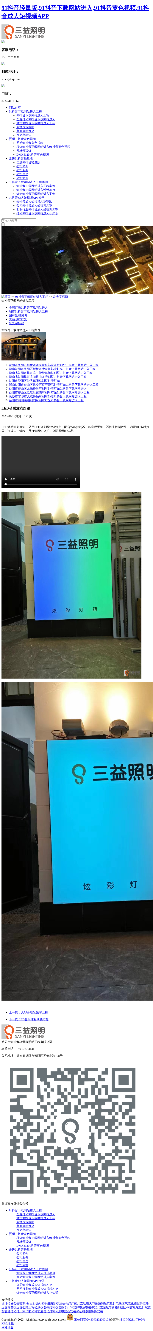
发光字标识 (23, 135)
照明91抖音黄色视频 (22, 138)
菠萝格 (23, 1303)
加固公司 (124, 1307)
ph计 (4, 1303)
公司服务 (22, 170)
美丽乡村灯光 (25, 131)
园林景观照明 (25, 127)
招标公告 (13, 1303)
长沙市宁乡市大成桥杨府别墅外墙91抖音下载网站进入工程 (48, 396)
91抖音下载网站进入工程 (25, 111)
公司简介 (22, 166)
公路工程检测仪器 (34, 1307)
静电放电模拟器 (86, 1307)
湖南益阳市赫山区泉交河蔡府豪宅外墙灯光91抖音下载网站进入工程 (54, 384)
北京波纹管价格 (107, 1307)
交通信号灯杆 (46, 1311)
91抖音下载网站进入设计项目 (35, 189)
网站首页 (15, 107)
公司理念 (22, 174)
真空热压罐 (14, 1307)
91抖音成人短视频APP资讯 (26, 197)
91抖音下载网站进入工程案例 (28, 182)
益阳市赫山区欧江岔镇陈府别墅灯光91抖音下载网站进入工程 (49, 392)
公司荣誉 (22, 178)
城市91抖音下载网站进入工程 (35, 123)
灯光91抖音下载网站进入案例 (35, 193)
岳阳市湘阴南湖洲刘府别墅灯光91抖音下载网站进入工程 (46, 400)
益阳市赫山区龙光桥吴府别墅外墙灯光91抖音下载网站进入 (48, 388)
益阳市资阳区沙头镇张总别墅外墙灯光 (34, 380)
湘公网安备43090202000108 (92, 1319)
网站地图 (7, 1327)
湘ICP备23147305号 (132, 1319)
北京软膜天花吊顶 (89, 1303)
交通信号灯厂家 (66, 1303)
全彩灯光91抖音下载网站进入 (35, 119)
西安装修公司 (76, 1311)
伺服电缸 (61, 1311)
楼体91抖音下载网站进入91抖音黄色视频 (43, 146)
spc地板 (33, 1303)
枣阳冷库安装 (94, 1311)
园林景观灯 (23, 150)
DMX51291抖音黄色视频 (32, 154)
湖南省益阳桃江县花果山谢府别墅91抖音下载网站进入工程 (48, 376)
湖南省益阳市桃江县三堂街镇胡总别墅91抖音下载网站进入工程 (51, 372)
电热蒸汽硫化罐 (126, 1303)
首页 (7, 296)
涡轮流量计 (108, 1303)
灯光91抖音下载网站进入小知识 (37, 213)
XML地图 (7, 1323)
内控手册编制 (47, 1303)
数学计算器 (68, 1307)
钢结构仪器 (53, 1307)
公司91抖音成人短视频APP (34, 205)
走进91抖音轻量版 (21, 158)
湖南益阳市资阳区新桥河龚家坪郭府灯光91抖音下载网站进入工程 (52, 369)
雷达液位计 (137, 1307)
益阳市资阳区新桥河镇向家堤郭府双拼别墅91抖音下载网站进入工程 (54, 365)
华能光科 (31, 1311)
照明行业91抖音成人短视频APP (37, 209)
